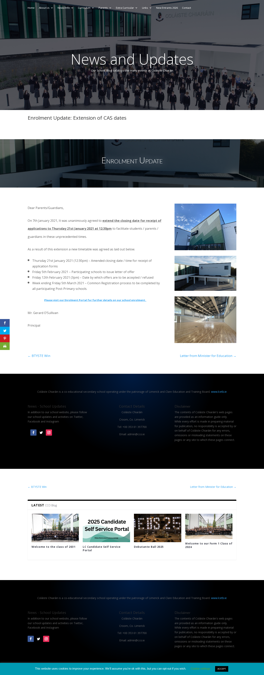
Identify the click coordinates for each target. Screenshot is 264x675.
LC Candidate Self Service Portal (102, 548)
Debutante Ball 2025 (149, 547)
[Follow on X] (41, 432)
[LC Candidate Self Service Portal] (106, 528)
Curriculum (84, 7)
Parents (103, 7)
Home (31, 7)
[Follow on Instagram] (49, 432)
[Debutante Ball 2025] (157, 528)
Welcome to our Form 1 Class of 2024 (208, 545)
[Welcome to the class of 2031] (55, 528)
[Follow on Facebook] (33, 432)
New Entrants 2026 (167, 7)
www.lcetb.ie (219, 391)
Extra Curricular (125, 7)
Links (145, 7)
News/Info (64, 7)
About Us (44, 7)
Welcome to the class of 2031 (53, 547)
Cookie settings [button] (200, 668)
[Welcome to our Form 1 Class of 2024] (208, 526)
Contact (186, 7)
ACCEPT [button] (221, 669)
